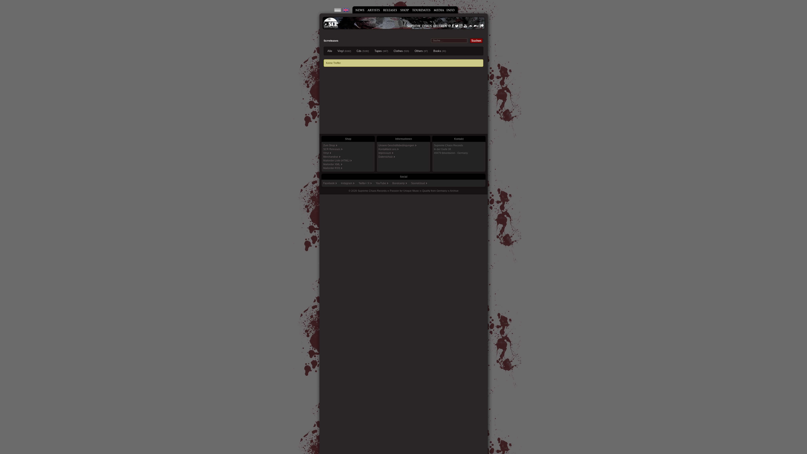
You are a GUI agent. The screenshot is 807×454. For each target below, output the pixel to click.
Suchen (476, 40)
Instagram (346, 183)
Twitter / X (364, 183)
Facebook (329, 183)
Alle (329, 51)
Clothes (401, 51)
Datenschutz (385, 156)
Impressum (384, 153)
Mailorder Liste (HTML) (336, 160)
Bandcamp (398, 183)
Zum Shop (329, 145)
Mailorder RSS (331, 168)
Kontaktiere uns (387, 149)
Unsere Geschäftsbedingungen (396, 145)
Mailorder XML (331, 164)
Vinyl (344, 51)
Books (439, 51)
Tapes (381, 51)
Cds (363, 51)
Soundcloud (418, 183)
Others (421, 51)
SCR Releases (331, 149)
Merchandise (330, 156)
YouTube (381, 183)
